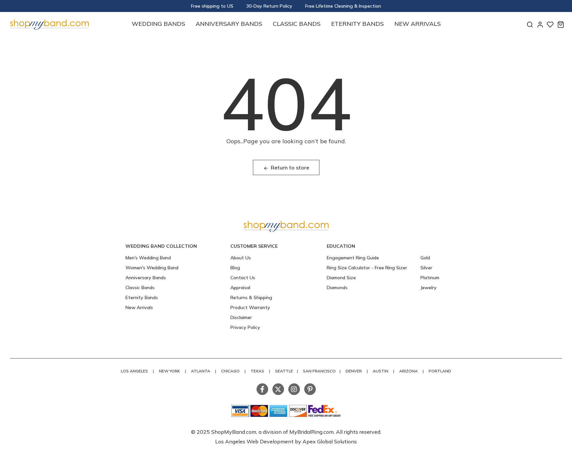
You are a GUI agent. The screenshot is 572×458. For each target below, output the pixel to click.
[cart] (560, 24)
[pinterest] (310, 389)
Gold (425, 258)
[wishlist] (550, 24)
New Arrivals (417, 24)
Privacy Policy (245, 327)
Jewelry (428, 288)
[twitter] (278, 389)
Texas (257, 370)
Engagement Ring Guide (353, 258)
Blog (235, 268)
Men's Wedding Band (148, 258)
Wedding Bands (158, 24)
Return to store (290, 167)
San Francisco (319, 370)
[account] (540, 24)
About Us (240, 258)
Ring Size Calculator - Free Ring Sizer (367, 268)
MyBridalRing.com (311, 431)
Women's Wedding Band (151, 268)
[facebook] (262, 389)
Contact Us (242, 278)
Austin (380, 370)
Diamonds (337, 288)
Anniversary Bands (229, 24)
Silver (426, 268)
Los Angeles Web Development (255, 441)
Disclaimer (241, 317)
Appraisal (240, 288)
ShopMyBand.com (233, 431)
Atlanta (200, 370)
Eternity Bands (357, 24)
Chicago (230, 370)
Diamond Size (341, 278)
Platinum (429, 278)
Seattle (284, 370)
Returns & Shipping (251, 297)
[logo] (49, 23)
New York (169, 370)
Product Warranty (250, 307)
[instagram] (294, 389)
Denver (354, 370)
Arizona (408, 370)
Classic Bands (296, 24)
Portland (440, 370)
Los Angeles (134, 370)
